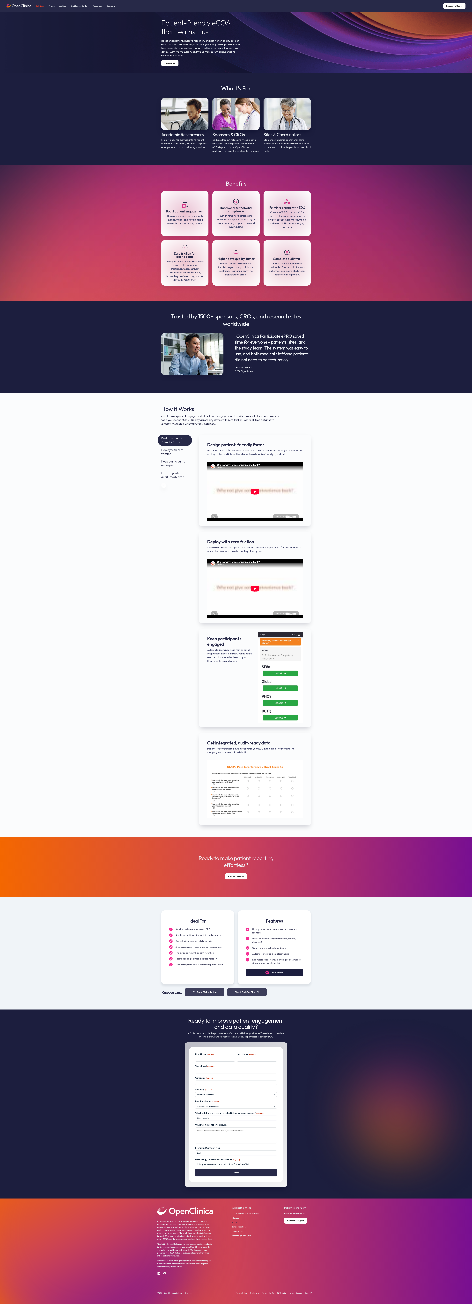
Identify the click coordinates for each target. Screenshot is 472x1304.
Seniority (203, 1089)
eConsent (235, 1218)
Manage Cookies (295, 1293)
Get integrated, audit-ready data (172, 475)
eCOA (234, 1222)
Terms (264, 1293)
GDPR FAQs (281, 1293)
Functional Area (207, 1101)
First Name (204, 1054)
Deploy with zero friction (172, 452)
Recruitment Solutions (294, 1213)
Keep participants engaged (173, 463)
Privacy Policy (241, 1293)
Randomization (238, 1227)
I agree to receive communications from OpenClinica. (225, 1164)
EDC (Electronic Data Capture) (245, 1213)
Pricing (52, 6)
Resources (97, 6)
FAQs (271, 1293)
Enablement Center (79, 6)
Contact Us (309, 1293)
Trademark (254, 1293)
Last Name (246, 1054)
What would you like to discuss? (211, 1124)
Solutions (40, 6)
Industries (62, 6)
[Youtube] (164, 1273)
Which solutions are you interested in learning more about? (229, 1113)
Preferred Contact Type (207, 1147)
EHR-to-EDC (237, 1231)
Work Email (204, 1066)
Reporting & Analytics (241, 1235)
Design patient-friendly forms (171, 440)
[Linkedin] (158, 1273)
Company (111, 6)
